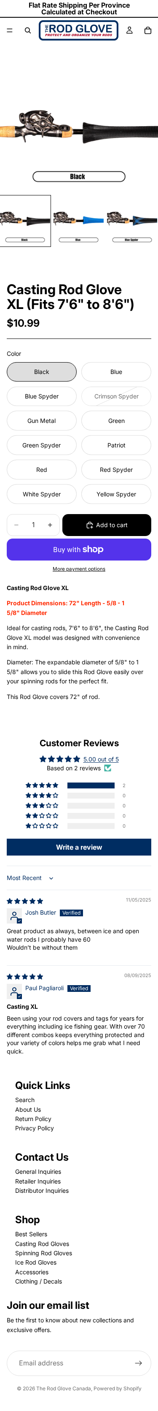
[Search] (28, 30)
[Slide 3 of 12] (132, 221)
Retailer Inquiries (38, 1181)
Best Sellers (31, 1234)
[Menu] (9, 30)
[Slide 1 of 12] (25, 221)
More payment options (79, 569)
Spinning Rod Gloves (43, 1253)
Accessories (31, 1272)
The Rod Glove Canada (63, 1388)
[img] (25, 901)
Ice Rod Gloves (35, 1262)
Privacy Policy (34, 1128)
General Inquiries (38, 1171)
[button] (42, 785)
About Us (28, 1109)
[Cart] (148, 30)
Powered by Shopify (118, 1388)
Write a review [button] (79, 847)
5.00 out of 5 (101, 759)
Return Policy (33, 1118)
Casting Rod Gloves (42, 1243)
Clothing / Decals (38, 1281)
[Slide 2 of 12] (79, 221)
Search (25, 1099)
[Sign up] (138, 1363)
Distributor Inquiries (42, 1190)
